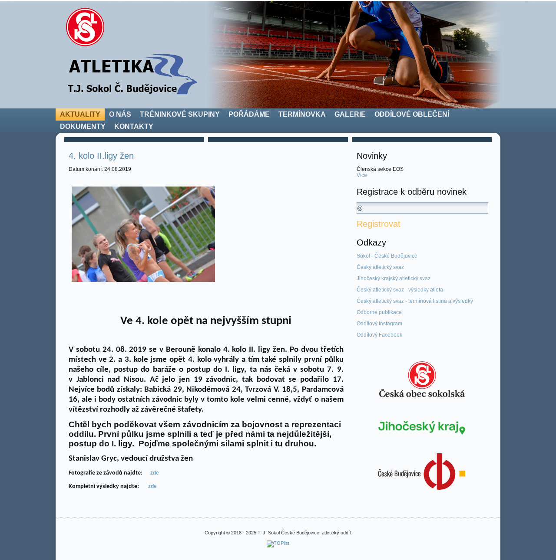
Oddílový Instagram (379, 324)
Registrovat (378, 224)
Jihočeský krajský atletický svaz (393, 278)
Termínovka (302, 114)
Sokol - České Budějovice (387, 256)
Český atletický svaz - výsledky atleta (400, 290)
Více (362, 175)
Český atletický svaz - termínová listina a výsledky (415, 301)
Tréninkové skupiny (180, 114)
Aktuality (80, 114)
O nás (120, 114)
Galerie (350, 114)
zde (154, 473)
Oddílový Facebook (379, 335)
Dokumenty (83, 126)
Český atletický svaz (380, 267)
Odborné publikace (379, 312)
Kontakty (133, 126)
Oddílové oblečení (411, 114)
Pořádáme (249, 114)
